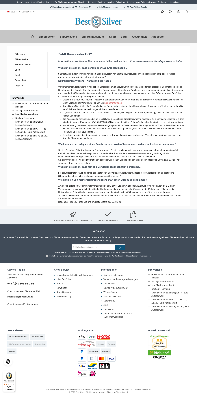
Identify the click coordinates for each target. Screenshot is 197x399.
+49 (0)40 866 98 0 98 (20, 283)
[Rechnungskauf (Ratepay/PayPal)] (92, 359)
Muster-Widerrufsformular (115, 288)
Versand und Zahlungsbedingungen (120, 279)
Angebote (19, 85)
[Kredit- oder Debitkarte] (106, 359)
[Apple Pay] (82, 337)
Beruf (17, 75)
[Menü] (13, 372)
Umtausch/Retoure (112, 296)
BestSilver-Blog (64, 296)
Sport (17, 70)
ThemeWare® (122, 392)
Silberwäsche (21, 59)
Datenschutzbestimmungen (71, 256)
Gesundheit (20, 80)
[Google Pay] (92, 337)
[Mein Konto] (178, 12)
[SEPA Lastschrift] (82, 366)
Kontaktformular (30, 304)
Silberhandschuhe (23, 64)
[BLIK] (104, 366)
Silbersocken (21, 54)
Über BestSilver (64, 279)
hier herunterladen (113, 103)
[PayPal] (82, 351)
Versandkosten (91, 389)
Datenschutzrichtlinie (112, 252)
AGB (114, 256)
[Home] (33, 36)
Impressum (108, 309)
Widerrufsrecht (110, 292)
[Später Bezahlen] (82, 359)
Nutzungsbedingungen (132, 252)
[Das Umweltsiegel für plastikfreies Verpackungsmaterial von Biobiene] (159, 346)
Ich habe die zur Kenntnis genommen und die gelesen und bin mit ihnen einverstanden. (100, 256)
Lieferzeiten (109, 283)
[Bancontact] (92, 366)
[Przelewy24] (86, 344)
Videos (60, 283)
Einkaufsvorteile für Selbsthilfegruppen (75, 275)
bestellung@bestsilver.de (20, 297)
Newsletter (62, 288)
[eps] (82, 373)
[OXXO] (103, 337)
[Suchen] (162, 12)
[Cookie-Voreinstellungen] (8, 361)
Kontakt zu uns (64, 292)
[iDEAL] (92, 373)
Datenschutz (109, 301)
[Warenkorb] (186, 12)
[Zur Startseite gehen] (98, 22)
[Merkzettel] (170, 12)
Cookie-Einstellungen (113, 275)
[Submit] (120, 247)
